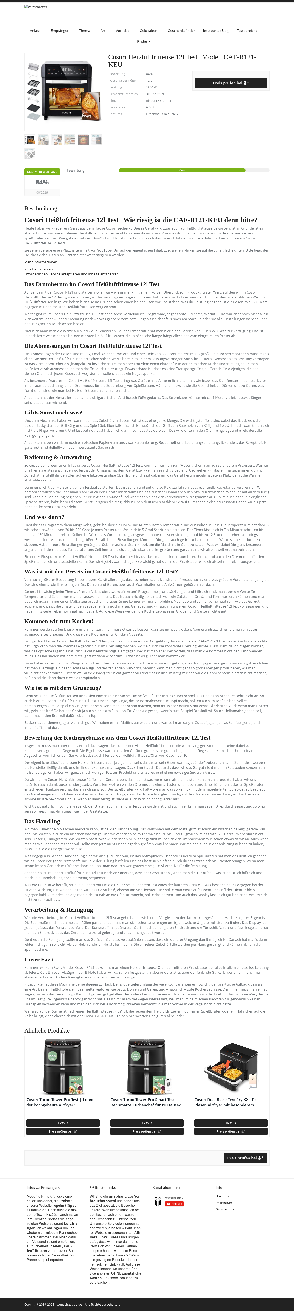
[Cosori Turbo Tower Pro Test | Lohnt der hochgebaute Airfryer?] (63, 1066)
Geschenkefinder (181, 30)
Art (103, 30)
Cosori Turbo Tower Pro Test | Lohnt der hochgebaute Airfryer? (60, 1102)
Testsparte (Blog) (216, 30)
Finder (142, 41)
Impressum (224, 1203)
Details (63, 1123)
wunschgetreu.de (69, 1304)
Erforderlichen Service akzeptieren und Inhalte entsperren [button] (71, 274)
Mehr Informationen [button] (40, 262)
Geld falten (149, 30)
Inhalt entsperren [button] (38, 269)
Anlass (35, 30)
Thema (85, 30)
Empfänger (60, 30)
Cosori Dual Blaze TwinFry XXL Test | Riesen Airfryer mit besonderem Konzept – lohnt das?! (228, 1102)
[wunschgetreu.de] (63, 14)
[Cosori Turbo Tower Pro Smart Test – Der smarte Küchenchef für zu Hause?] (147, 1066)
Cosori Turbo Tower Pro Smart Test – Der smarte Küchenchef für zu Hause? (145, 1102)
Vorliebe (123, 30)
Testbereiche (247, 30)
